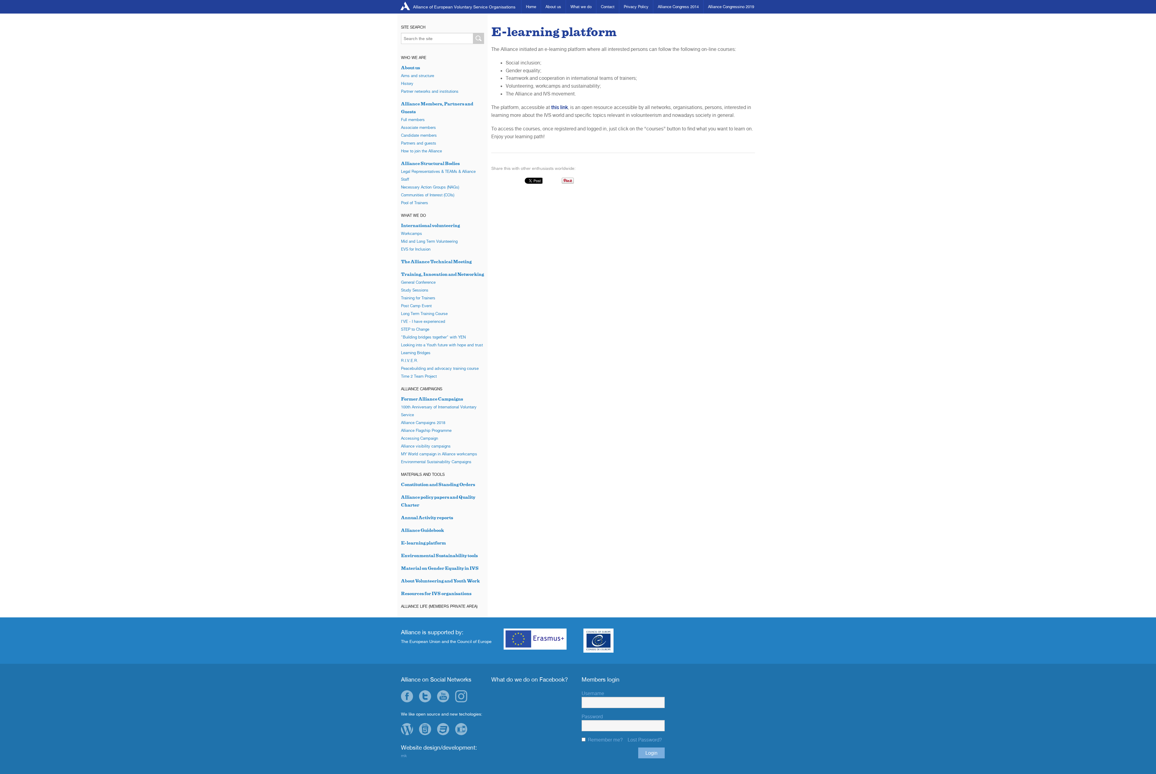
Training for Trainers (418, 297)
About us (553, 6)
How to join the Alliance (421, 150)
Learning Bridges (415, 352)
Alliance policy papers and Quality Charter (438, 501)
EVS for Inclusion (415, 249)
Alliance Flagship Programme (426, 430)
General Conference (418, 282)
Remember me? (605, 740)
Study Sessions (414, 290)
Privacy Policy (636, 6)
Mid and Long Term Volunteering (429, 241)
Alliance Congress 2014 (678, 6)
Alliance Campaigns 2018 (423, 422)
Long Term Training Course (424, 313)
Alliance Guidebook (422, 530)
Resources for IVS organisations (436, 593)
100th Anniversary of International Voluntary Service (439, 410)
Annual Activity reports (427, 517)
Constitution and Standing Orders (438, 484)
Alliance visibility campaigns (426, 446)
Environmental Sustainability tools (439, 555)
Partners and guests (418, 143)
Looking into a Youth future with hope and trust (442, 344)
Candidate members (419, 135)
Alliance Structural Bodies (430, 163)
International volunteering (430, 225)
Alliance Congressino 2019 (731, 6)
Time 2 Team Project (419, 376)
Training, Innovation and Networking (442, 274)
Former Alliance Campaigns (432, 398)
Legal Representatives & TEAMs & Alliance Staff (438, 175)
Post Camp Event (416, 305)
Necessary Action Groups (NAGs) (430, 187)
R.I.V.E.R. (409, 360)
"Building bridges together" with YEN (433, 337)
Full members (413, 119)
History (407, 83)
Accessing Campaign (419, 438)
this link (559, 107)
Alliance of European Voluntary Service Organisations (464, 6)
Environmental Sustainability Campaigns (436, 461)
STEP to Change (415, 329)
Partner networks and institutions (429, 91)
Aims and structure (417, 75)
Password (592, 716)
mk (404, 755)
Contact (607, 6)
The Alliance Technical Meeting (436, 261)
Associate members (418, 127)
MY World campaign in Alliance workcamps (439, 453)
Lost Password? (645, 740)
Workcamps (411, 233)
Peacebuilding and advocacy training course (440, 368)
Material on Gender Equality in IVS (440, 568)
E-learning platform (423, 542)
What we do (581, 6)
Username (593, 693)
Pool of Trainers (414, 202)
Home (531, 6)
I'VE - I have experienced (423, 321)
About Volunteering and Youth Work (440, 580)
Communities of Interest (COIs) (427, 194)
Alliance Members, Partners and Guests (437, 107)
